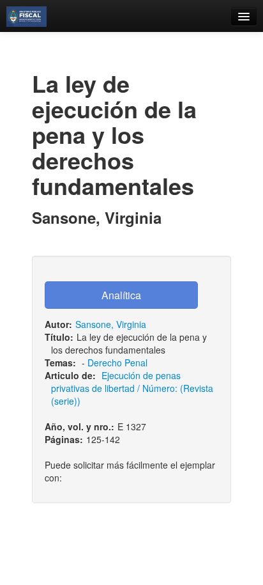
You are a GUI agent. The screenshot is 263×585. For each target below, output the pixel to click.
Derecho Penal (117, 362)
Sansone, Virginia (110, 324)
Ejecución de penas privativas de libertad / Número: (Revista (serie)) (132, 388)
